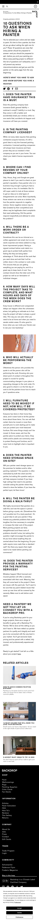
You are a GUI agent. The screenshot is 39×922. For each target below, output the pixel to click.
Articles (5, 11)
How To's (6, 810)
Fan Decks (6, 792)
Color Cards (7, 789)
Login (4, 853)
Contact (5, 836)
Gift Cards (6, 839)
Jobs (4, 832)
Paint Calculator (9, 805)
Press (4, 834)
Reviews (5, 813)
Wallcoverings (8, 782)
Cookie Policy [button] (10, 900)
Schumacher (7, 865)
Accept (19, 908)
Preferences (19, 917)
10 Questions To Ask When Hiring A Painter (17, 13)
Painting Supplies (9, 787)
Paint (4, 780)
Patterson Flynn (8, 867)
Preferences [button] (17, 902)
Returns (5, 818)
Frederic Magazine (10, 870)
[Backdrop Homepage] (34, 17)
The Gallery (7, 815)
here (4, 159)
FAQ (4, 808)
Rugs (4, 784)
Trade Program (8, 851)
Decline (19, 912)
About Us (6, 829)
